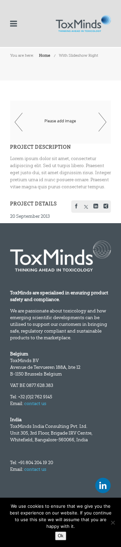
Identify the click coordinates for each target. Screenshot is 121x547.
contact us (35, 403)
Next (102, 122)
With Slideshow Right (78, 55)
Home (44, 55)
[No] (112, 522)
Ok (61, 535)
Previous (18, 122)
